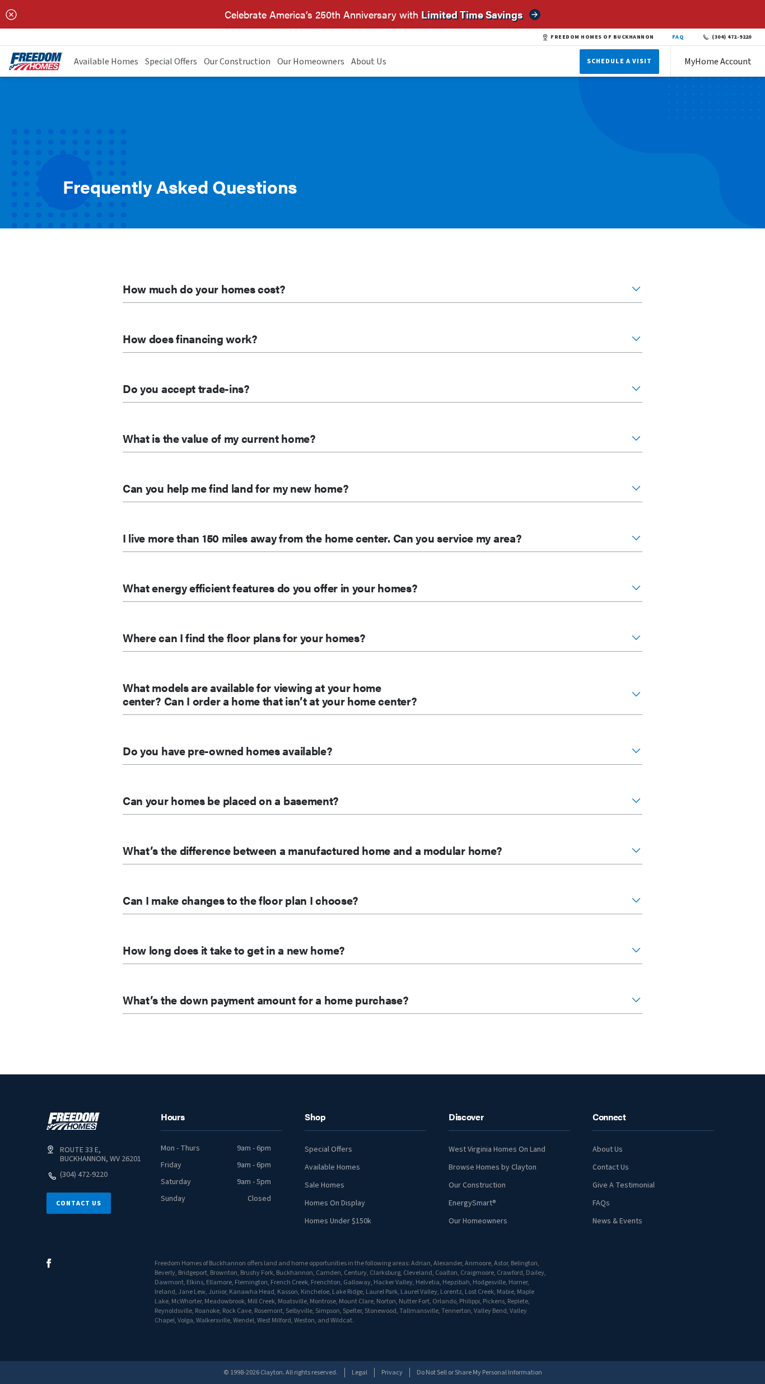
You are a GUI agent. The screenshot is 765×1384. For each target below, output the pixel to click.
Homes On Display (335, 1203)
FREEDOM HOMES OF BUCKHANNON (602, 37)
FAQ (678, 37)
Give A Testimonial (624, 1185)
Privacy (392, 1372)
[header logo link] (36, 61)
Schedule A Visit (619, 61)
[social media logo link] (49, 1263)
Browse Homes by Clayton (493, 1167)
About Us (368, 61)
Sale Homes (324, 1185)
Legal (359, 1372)
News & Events (617, 1221)
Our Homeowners (310, 61)
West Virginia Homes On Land (497, 1149)
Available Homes (106, 61)
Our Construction (237, 61)
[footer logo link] (73, 1121)
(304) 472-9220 (732, 37)
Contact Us (78, 1203)
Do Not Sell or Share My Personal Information (479, 1372)
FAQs (601, 1203)
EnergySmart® (472, 1203)
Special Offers (171, 61)
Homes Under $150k (338, 1221)
